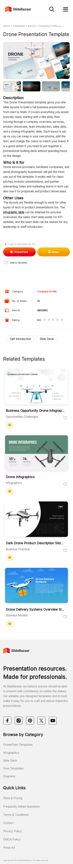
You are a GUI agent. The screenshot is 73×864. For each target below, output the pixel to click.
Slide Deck (47, 339)
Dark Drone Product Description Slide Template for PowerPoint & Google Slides (35, 543)
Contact (8, 823)
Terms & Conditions (15, 815)
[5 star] (61, 320)
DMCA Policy (12, 839)
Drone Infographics (20, 477)
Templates (19, 25)
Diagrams (9, 776)
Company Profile (48, 25)
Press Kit (9, 847)
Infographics (11, 752)
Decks (31, 25)
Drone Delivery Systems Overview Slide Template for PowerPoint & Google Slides (35, 609)
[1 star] (44, 320)
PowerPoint (21, 251)
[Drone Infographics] (36, 453)
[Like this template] (65, 418)
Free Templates (13, 768)
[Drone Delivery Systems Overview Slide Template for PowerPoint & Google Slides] (36, 586)
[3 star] (53, 320)
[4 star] (57, 320)
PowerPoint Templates (18, 744)
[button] (19, 61)
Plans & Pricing (12, 798)
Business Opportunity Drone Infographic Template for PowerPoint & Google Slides (35, 410)
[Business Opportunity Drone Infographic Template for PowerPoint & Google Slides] (36, 387)
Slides (55, 251)
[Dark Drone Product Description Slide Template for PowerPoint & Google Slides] (36, 519)
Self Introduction (20, 339)
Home (6, 25)
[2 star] (49, 320)
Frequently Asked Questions (21, 806)
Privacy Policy (12, 831)
